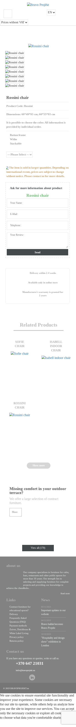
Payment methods (18, 625)
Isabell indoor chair (56, 346)
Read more (65, 593)
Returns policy (17, 641)
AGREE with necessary (48, 724)
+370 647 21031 (29, 663)
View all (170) (38, 547)
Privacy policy (17, 637)
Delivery (14, 614)
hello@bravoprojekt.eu (25, 670)
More (15, 512)
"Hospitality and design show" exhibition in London (53, 641)
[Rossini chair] (39, 46)
